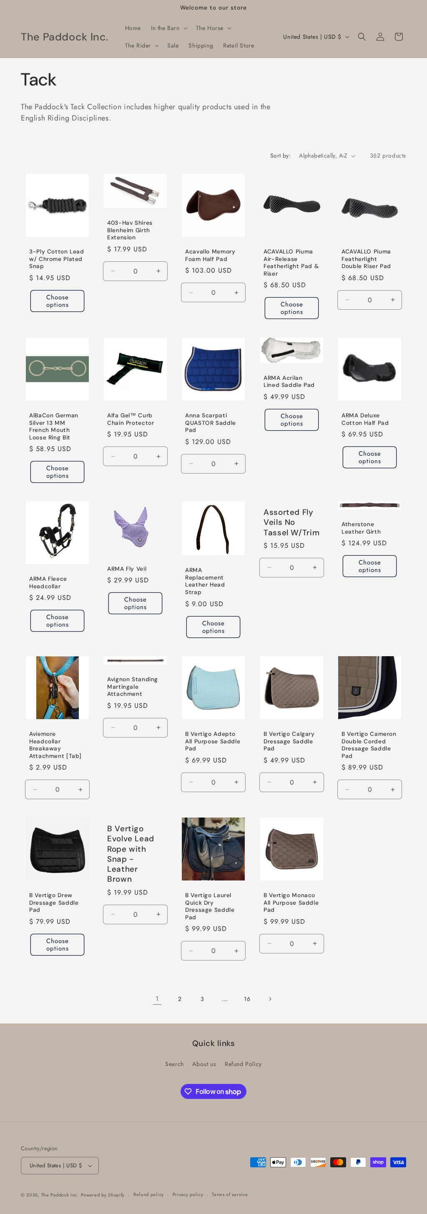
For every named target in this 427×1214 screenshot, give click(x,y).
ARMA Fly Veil (126, 568)
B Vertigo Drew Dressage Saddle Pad (53, 902)
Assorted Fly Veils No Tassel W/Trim (291, 522)
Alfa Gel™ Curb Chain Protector (130, 419)
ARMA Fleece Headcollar (48, 582)
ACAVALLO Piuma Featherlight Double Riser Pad (366, 259)
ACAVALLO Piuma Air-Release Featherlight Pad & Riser (291, 263)
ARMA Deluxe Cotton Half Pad (365, 419)
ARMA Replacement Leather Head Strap (205, 581)
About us (204, 1064)
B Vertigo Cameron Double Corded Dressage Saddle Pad (369, 745)
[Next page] (270, 999)
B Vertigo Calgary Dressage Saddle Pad (289, 741)
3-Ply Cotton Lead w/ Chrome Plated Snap (56, 259)
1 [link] (157, 998)
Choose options (57, 301)
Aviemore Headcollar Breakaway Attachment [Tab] (55, 745)
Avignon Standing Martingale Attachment (132, 686)
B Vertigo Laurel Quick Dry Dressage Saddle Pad (209, 906)
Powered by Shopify (103, 1194)
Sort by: (280, 155)
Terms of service (230, 1194)
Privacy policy (188, 1194)
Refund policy (148, 1194)
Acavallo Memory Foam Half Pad (210, 255)
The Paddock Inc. (60, 1194)
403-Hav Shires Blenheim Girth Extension (130, 230)
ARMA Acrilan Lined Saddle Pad (289, 381)
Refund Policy (243, 1064)
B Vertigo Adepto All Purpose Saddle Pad (212, 741)
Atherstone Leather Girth (361, 528)
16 (247, 999)
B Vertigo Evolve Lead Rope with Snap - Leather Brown (130, 854)
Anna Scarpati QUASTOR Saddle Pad (210, 423)
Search (174, 1064)
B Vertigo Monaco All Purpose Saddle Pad (291, 902)
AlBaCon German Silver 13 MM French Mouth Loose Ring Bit (53, 426)
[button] (168, 28)
